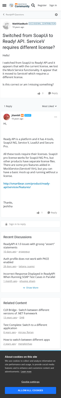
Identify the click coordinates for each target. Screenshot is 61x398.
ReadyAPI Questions (15, 14)
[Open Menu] (56, 14)
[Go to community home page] (19, 5)
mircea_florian (26, 332)
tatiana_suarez (27, 266)
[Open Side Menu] (4, 5)
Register (42, 5)
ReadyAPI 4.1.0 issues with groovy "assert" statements (29, 245)
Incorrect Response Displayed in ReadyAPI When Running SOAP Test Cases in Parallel (29, 275)
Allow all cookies (30, 390)
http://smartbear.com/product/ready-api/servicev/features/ (26, 185)
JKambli (16, 115)
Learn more (26, 371)
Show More (32, 287)
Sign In (53, 5)
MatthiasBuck (20, 23)
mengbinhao (25, 343)
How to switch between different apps (26, 339)
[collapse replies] (30, 112)
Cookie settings (30, 382)
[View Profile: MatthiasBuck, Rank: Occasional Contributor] (7, 25)
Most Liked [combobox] (49, 106)
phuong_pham (27, 281)
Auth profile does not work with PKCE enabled (26, 260)
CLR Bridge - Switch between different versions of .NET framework (26, 311)
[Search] (33, 5)
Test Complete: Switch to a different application (25, 326)
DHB (22, 317)
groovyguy (24, 251)
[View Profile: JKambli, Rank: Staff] (6, 117)
